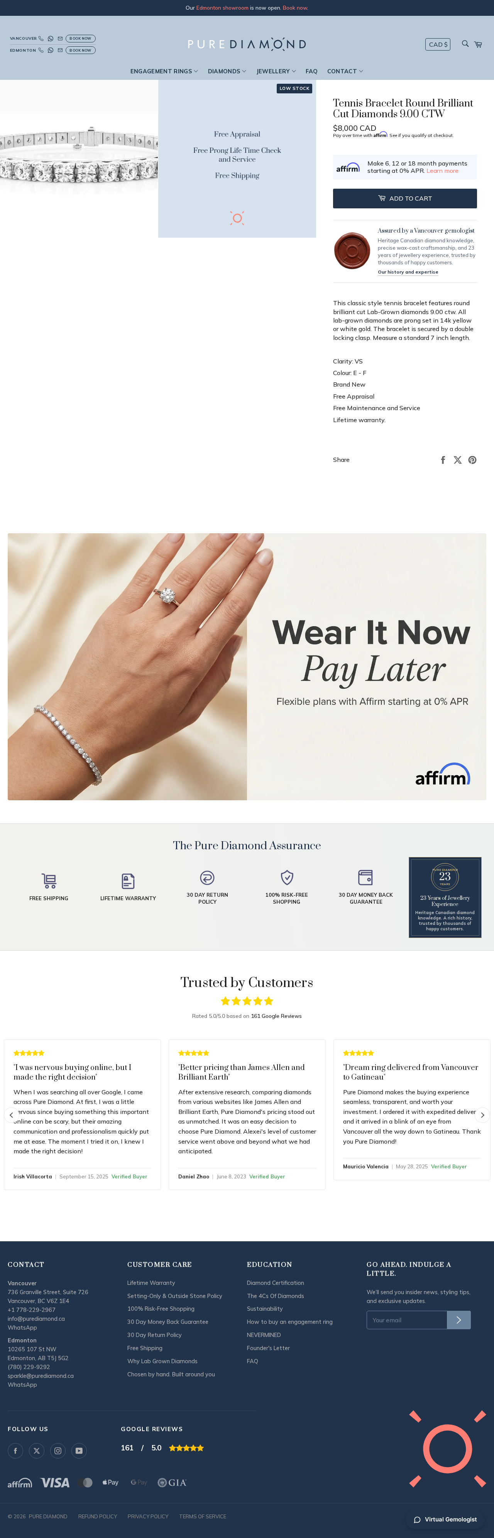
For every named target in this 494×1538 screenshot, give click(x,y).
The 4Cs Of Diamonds (275, 1296)
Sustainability (265, 1308)
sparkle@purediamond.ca (41, 1375)
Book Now (80, 38)
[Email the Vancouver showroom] (60, 38)
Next (482, 1115)
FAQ (312, 71)
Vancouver (23, 38)
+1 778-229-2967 (32, 1309)
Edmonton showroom (222, 7)
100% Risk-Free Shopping (161, 1308)
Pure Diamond (48, 1516)
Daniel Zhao (193, 1176)
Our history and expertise (408, 272)
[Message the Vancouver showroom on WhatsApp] (50, 38)
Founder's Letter (268, 1348)
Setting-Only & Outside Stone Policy (174, 1296)
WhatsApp (22, 1327)
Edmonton (23, 50)
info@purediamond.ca (36, 1318)
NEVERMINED (264, 1335)
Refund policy (97, 1516)
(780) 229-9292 (29, 1367)
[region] (247, 8)
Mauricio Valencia (366, 1166)
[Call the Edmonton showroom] (41, 50)
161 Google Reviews (276, 1015)
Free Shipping (144, 1348)
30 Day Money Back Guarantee (167, 1321)
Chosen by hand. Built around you (171, 1374)
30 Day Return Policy (154, 1335)
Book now (295, 7)
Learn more (442, 170)
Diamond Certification (275, 1282)
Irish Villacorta (33, 1176)
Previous (11, 1115)
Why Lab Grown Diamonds (162, 1361)
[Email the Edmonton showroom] (60, 50)
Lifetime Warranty (151, 1282)
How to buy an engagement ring (290, 1321)
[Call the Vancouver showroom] (41, 38)
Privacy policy (148, 1516)
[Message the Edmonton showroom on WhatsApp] (50, 50)
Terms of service (202, 1516)
